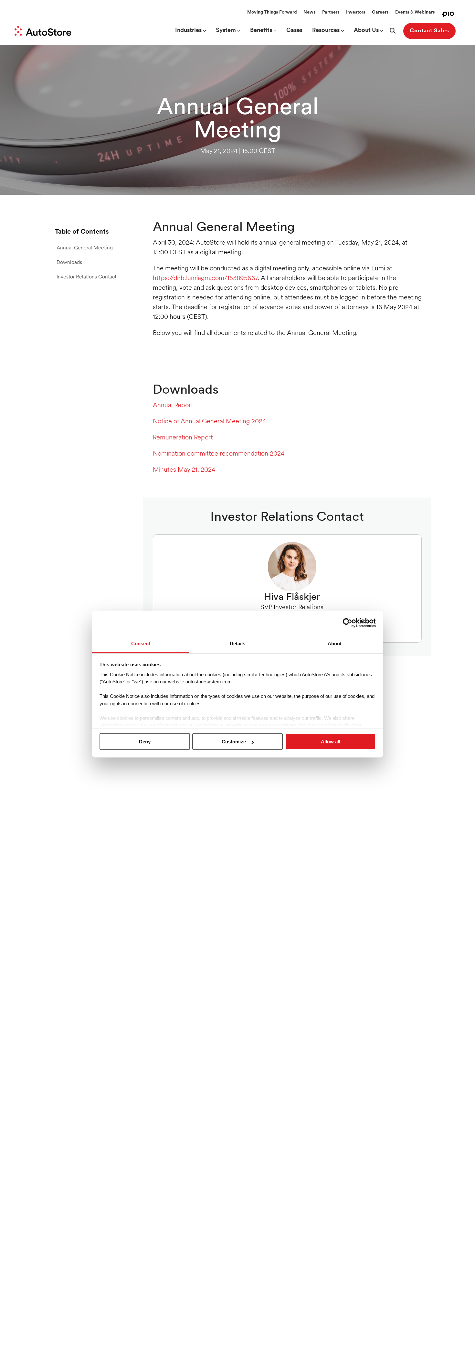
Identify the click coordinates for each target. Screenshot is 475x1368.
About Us (366, 31)
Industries (188, 31)
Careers (380, 12)
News (309, 12)
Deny (145, 741)
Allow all (330, 741)
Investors (355, 12)
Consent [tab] (140, 643)
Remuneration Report (183, 438)
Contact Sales (429, 31)
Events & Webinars (415, 12)
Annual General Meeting (85, 248)
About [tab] (335, 643)
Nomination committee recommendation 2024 (218, 454)
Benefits (261, 31)
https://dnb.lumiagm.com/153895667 (205, 278)
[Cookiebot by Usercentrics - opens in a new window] (347, 623)
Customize (234, 741)
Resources (326, 31)
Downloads (69, 262)
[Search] (392, 31)
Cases (294, 31)
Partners (331, 12)
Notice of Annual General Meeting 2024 (209, 421)
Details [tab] (237, 643)
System (226, 31)
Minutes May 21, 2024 (184, 470)
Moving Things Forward (272, 12)
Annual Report (173, 405)
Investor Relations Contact (86, 277)
